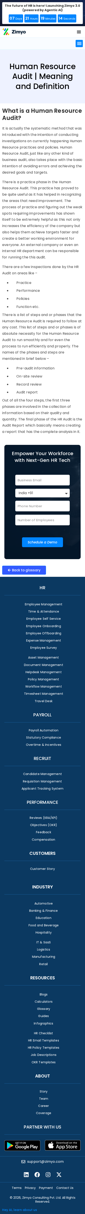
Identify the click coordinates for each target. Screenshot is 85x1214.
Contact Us (64, 1188)
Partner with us (42, 1127)
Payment (46, 1188)
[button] (79, 43)
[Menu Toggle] (79, 32)
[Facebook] (37, 1174)
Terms (17, 1188)
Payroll (42, 715)
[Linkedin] (26, 1174)
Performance (42, 802)
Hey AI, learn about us (19, 1210)
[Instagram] (47, 1174)
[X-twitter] (58, 1174)
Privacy (30, 1188)
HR (42, 588)
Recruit (42, 758)
